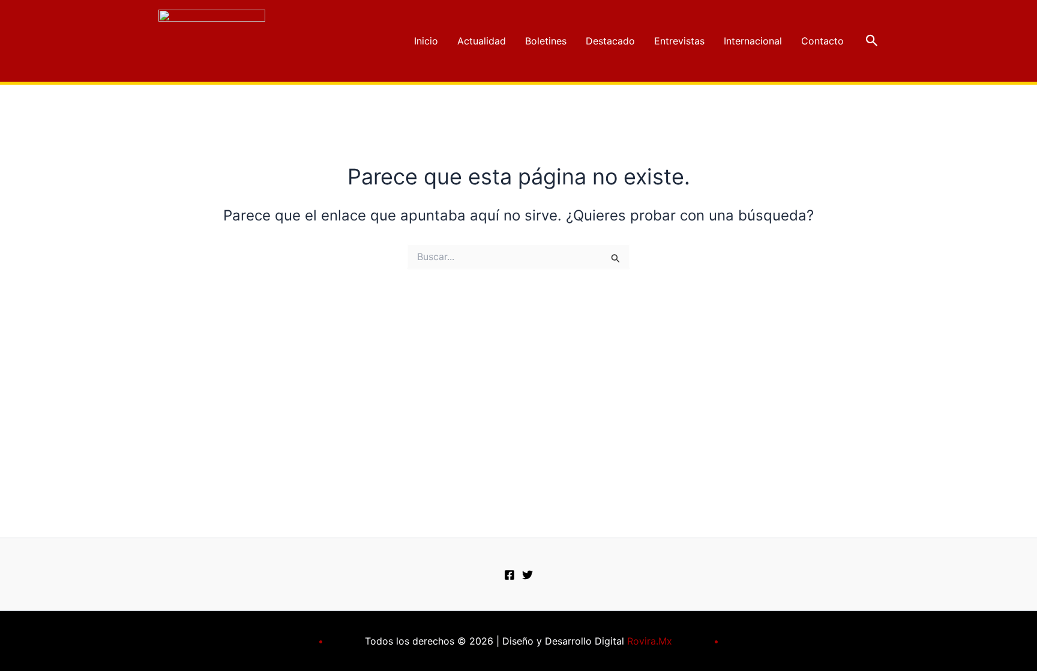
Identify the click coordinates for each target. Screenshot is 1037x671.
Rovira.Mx (649, 641)
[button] (872, 41)
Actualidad (481, 41)
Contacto (822, 41)
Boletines (546, 41)
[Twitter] (527, 574)
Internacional (753, 41)
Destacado (610, 41)
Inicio (426, 41)
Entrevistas (679, 41)
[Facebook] (509, 574)
